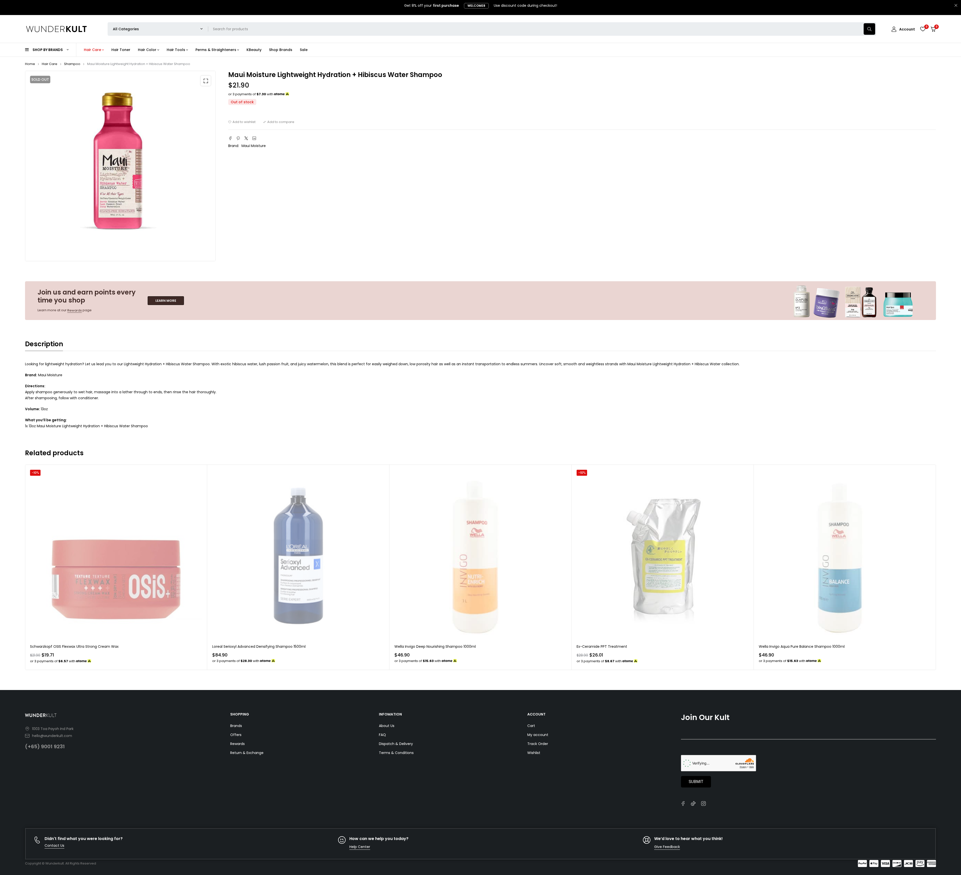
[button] (206, 81)
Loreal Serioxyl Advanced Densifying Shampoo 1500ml (76, 646)
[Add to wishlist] (242, 122)
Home (30, 64)
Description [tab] (44, 344)
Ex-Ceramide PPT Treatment (419, 646)
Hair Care (49, 64)
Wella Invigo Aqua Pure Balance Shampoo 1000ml (619, 646)
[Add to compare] (278, 122)
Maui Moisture (254, 145)
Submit (696, 781)
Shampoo (72, 64)
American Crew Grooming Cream (788, 646)
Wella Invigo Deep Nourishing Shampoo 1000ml (253, 646)
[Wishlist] (922, 29)
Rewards (74, 310)
